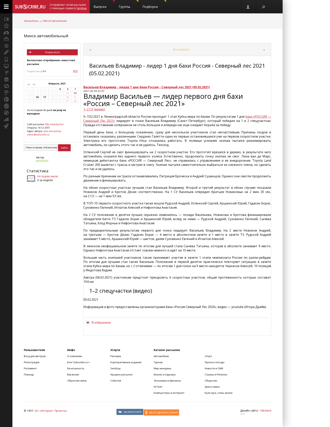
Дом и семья (212, 386)
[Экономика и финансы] (6, 119)
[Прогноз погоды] (6, 93)
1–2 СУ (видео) (94, 109)
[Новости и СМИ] (6, 79)
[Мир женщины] (6, 52)
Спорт (208, 356)
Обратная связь (77, 380)
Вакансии (73, 374)
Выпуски (100, 7)
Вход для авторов (35, 356)
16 (37, 97)
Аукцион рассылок (121, 374)
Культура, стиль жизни (218, 393)
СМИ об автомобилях (54, 21)
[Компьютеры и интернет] (6, 66)
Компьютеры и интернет (169, 393)
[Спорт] (6, 99)
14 (75, 93)
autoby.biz (42, 160)
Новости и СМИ (214, 368)
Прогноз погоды (214, 362)
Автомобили (31, 21)
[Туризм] (6, 113)
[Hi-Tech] (6, 59)
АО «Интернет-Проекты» (51, 410)
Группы (124, 7)
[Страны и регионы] (6, 106)
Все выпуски (181, 49)
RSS (75, 71)
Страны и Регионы (216, 374)
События (115, 380)
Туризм (158, 362)
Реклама (115, 356)
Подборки (150, 7)
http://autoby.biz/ (54, 124)
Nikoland (265, 410)
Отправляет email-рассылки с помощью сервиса (68, 6)
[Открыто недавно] (6, 26)
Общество (211, 380)
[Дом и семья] (6, 46)
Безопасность (75, 368)
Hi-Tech (158, 386)
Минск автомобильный (46, 35)
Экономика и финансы (167, 380)
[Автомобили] (6, 32)
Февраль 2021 (57, 83)
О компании (74, 356)
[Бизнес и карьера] (6, 39)
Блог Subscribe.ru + (78, 362)
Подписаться (52, 52)
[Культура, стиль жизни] (6, 72)
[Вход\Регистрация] (248, 6)
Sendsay (115, 368)
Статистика (37, 170)
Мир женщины (162, 368)
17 (44, 97)
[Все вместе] (6, 19)
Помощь (29, 374)
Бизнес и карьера (165, 374)
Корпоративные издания (125, 362)
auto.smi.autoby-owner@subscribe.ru (44, 133)
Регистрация (31, 362)
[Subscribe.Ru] (30, 6)
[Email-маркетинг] (6, 126)
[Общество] (6, 86)
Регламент (30, 368)
